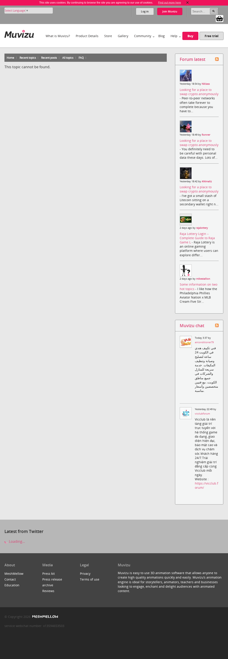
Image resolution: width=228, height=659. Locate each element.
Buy (190, 36)
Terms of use (89, 579)
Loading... (16, 541)
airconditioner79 (204, 342)
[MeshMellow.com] (44, 617)
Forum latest (192, 59)
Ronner (206, 134)
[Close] (187, 2)
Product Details (87, 36)
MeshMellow (13, 573)
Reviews (48, 591)
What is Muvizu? (58, 36)
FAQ (81, 58)
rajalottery (202, 227)
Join (169, 11)
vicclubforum (202, 413)
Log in (145, 11)
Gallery (123, 36)
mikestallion (203, 278)
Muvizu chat (192, 325)
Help (174, 36)
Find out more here (169, 2)
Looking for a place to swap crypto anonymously (199, 92)
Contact (10, 579)
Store (108, 36)
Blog (161, 36)
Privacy (85, 573)
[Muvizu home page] (19, 33)
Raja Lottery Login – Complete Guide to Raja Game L (197, 238)
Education (11, 585)
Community (142, 36)
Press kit (48, 573)
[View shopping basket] (219, 18)
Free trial (211, 36)
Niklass (206, 83)
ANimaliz (207, 181)
